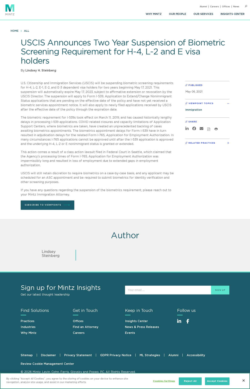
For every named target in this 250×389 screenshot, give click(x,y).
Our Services (203, 14)
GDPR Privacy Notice (115, 355)
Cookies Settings (164, 381)
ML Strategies (150, 355)
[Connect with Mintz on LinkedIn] (180, 323)
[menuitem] (154, 14)
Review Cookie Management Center (47, 363)
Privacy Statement (78, 355)
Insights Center (233, 14)
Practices (27, 321)
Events (130, 332)
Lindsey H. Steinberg (40, 70)
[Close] (244, 380)
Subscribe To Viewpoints (43, 205)
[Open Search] (246, 6)
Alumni (203, 6)
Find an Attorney (85, 327)
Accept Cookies (217, 381)
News (236, 6)
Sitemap (27, 355)
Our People (177, 14)
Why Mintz (154, 14)
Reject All (190, 381)
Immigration (193, 109)
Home (14, 31)
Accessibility (196, 355)
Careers (214, 6)
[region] (125, 381)
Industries (28, 327)
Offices (226, 6)
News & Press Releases (142, 327)
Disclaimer (48, 355)
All (26, 31)
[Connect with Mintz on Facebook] (190, 323)
